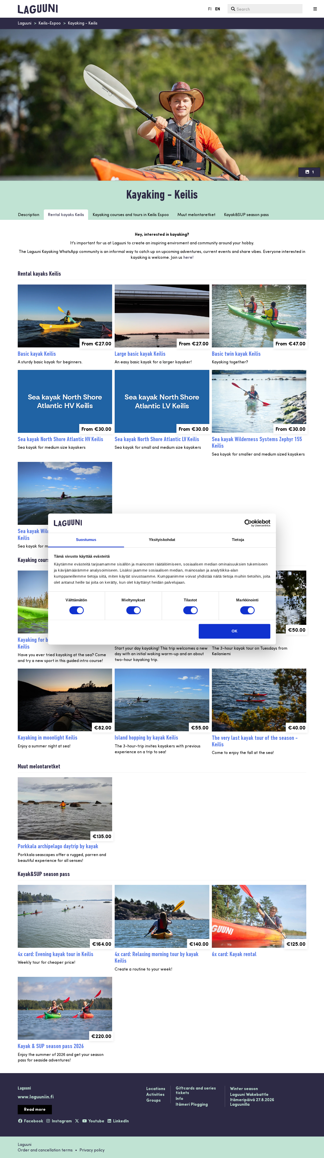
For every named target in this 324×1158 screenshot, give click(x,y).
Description (28, 214)
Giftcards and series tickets (196, 1090)
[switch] (133, 610)
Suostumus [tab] (86, 540)
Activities (155, 1094)
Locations (155, 1088)
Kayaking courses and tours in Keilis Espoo (131, 214)
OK (234, 631)
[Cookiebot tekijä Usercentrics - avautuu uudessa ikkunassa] (248, 523)
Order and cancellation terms (45, 1149)
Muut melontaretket (196, 214)
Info (179, 1098)
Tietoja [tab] (238, 540)
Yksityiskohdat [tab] (162, 540)
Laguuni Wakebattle (249, 1094)
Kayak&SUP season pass (246, 214)
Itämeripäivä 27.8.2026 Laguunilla (252, 1102)
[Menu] (315, 9)
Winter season (244, 1088)
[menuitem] (265, 9)
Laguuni (24, 23)
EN (217, 9)
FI (210, 8)
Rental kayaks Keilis (66, 214)
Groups (153, 1100)
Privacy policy (92, 1149)
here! (187, 257)
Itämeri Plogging (192, 1104)
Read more (35, 1109)
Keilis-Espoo (49, 23)
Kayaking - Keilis (82, 23)
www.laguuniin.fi (36, 1096)
